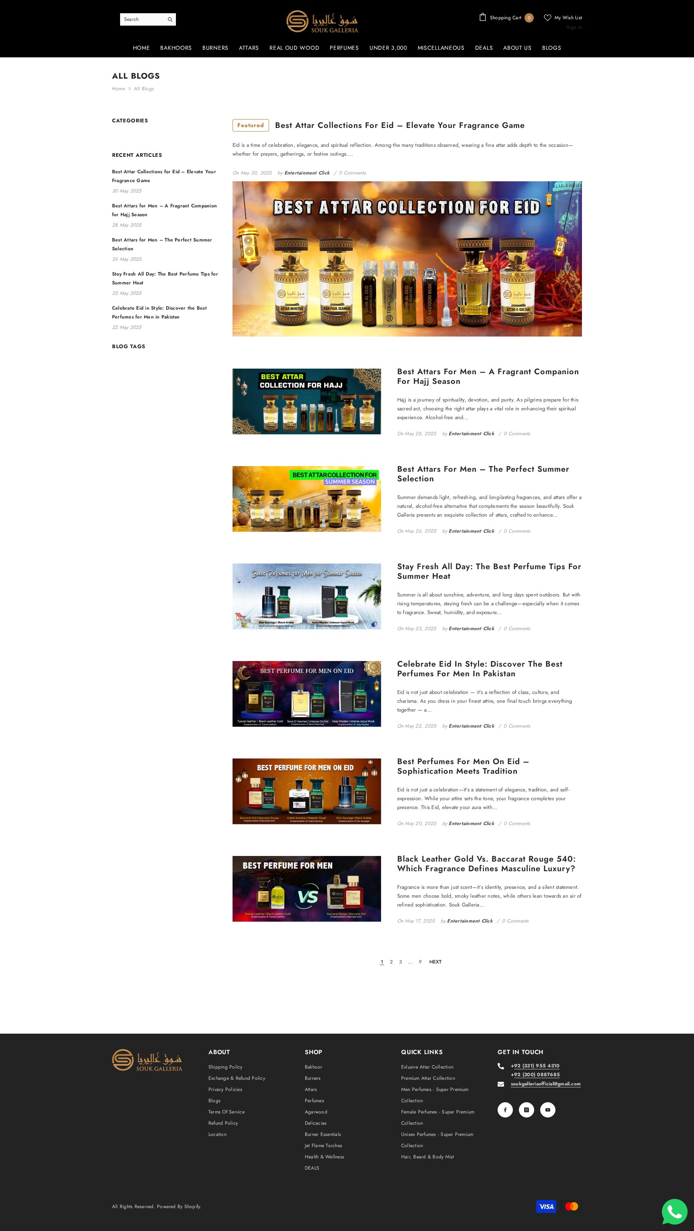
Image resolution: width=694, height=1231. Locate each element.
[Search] (148, 19)
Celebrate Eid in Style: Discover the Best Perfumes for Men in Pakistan (480, 669)
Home (118, 88)
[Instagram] (526, 1109)
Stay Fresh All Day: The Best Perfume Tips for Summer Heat (489, 571)
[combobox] (141, 19)
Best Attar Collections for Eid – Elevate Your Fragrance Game (381, 125)
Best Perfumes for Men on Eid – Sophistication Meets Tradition (463, 766)
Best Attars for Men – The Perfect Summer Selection (483, 474)
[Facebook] (505, 1109)
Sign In (574, 27)
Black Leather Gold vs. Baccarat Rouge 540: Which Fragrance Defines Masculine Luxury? (486, 864)
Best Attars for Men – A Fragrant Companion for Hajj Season (488, 376)
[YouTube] (547, 1109)
